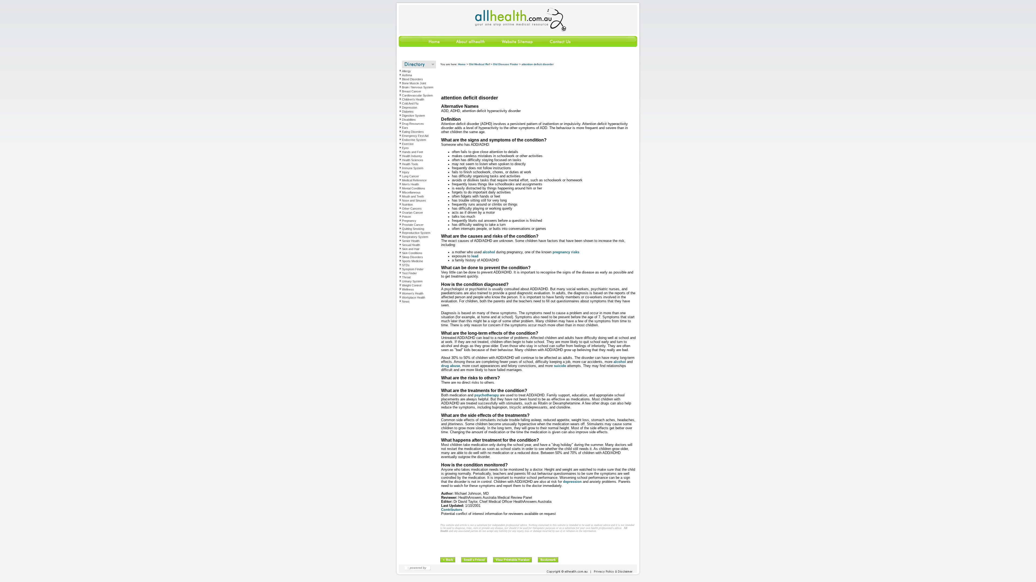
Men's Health (410, 184)
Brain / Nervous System (417, 87)
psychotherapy (486, 395)
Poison (406, 216)
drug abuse (450, 366)
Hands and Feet (412, 152)
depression (572, 482)
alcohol (489, 252)
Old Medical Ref (479, 64)
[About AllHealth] (471, 45)
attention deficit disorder (538, 64)
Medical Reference (414, 180)
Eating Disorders (413, 131)
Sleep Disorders (412, 257)
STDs (406, 265)
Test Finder (409, 273)
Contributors (451, 510)
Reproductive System (416, 232)
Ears (405, 127)
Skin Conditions (412, 253)
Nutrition (407, 204)
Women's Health (412, 293)
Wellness (408, 289)
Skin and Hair (411, 249)
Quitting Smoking (413, 228)
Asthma (407, 75)
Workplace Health (413, 297)
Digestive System (413, 115)
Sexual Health (411, 245)
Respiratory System (415, 236)
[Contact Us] (560, 45)
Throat (406, 277)
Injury (405, 172)
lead (474, 256)
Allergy (406, 71)
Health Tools (410, 164)
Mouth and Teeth (413, 196)
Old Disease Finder (505, 64)
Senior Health (411, 240)
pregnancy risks (566, 252)
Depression (409, 107)
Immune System (412, 168)
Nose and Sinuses (414, 200)
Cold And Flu (410, 103)
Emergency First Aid (415, 135)
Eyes (405, 148)
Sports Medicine (412, 261)
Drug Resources (413, 123)
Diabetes (408, 111)
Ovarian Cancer (412, 212)
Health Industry (412, 156)
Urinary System (412, 281)
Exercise (408, 144)
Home (462, 64)
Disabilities (409, 119)
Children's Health (413, 99)
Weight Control (411, 285)
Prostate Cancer (413, 224)
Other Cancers (412, 208)
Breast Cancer (411, 91)
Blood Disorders (412, 79)
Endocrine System (414, 139)
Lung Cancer (410, 176)
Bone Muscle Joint (414, 83)
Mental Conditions (413, 188)
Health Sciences (412, 160)
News (406, 301)
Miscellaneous (411, 192)
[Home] (422, 45)
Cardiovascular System (417, 95)
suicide (560, 366)
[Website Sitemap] (517, 45)
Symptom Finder (413, 269)
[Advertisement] (538, 81)
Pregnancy (409, 220)
